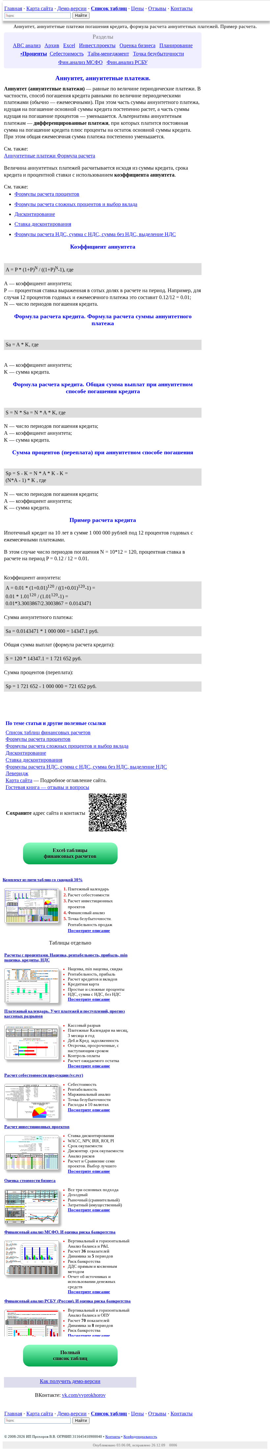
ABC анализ (26, 45)
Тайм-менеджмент (108, 53)
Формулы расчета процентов (46, 194)
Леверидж (17, 773)
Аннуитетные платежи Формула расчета (49, 155)
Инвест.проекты (97, 45)
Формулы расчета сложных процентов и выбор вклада (75, 204)
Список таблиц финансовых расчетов (48, 732)
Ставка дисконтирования (42, 224)
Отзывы (157, 8)
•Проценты (33, 53)
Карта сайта (39, 8)
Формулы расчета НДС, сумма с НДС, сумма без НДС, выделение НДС (95, 234)
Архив (51, 45)
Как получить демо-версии (70, 1381)
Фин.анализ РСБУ (127, 62)
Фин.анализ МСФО (80, 62)
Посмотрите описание (89, 930)
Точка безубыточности (158, 53)
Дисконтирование (34, 214)
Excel (69, 45)
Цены (137, 8)
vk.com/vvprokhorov (84, 1395)
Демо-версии (72, 8)
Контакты (182, 8)
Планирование (176, 45)
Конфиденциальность (140, 1436)
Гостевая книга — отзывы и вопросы (47, 787)
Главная (13, 8)
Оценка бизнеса (137, 45)
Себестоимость (67, 53)
